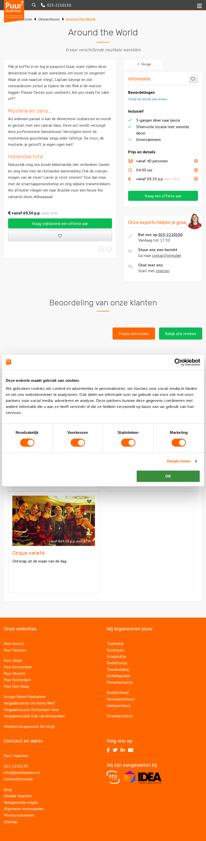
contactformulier (166, 255)
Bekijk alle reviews (180, 333)
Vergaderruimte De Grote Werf (29, 703)
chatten (162, 270)
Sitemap (11, 821)
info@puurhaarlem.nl (22, 772)
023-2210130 (170, 234)
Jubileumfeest (119, 705)
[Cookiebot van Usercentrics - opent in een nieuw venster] (178, 362)
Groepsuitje (116, 656)
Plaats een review (134, 333)
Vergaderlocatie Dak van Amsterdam (34, 715)
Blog (8, 789)
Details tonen (178, 461)
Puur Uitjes (13, 660)
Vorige (146, 64)
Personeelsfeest (121, 699)
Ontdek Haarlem (18, 795)
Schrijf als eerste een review (147, 99)
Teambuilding (118, 669)
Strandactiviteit (120, 715)
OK (168, 476)
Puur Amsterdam (18, 666)
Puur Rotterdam (17, 679)
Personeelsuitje (120, 682)
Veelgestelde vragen (21, 802)
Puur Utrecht (14, 673)
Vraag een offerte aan (163, 195)
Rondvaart (115, 649)
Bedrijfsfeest (118, 692)
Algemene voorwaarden (24, 808)
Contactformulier (18, 778)
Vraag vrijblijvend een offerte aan (60, 223)
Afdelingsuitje (118, 675)
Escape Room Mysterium (24, 696)
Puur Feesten (15, 649)
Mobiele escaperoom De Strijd (29, 726)
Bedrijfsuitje (117, 662)
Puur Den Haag (16, 686)
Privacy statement (19, 815)
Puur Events (14, 643)
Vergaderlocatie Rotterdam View (31, 709)
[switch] (78, 443)
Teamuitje (115, 643)
